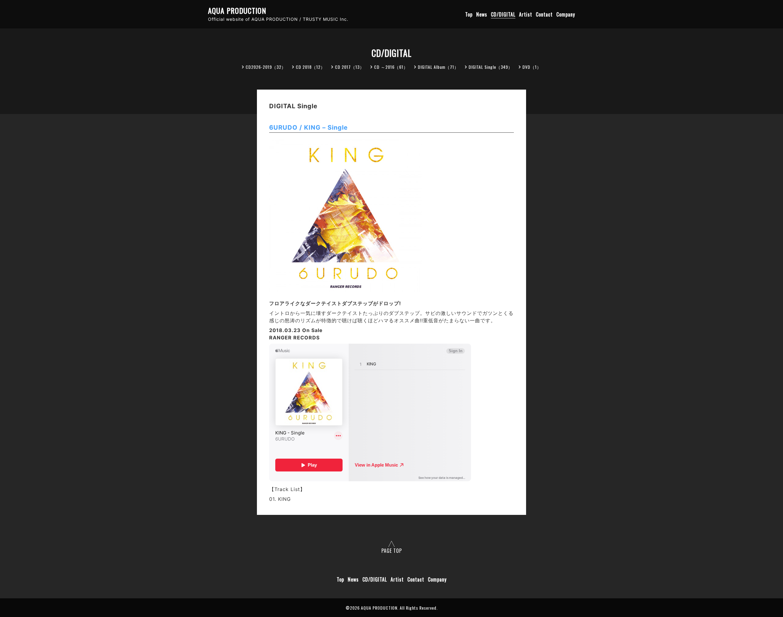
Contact (544, 14)
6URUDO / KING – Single (308, 127)
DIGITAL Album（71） (438, 67)
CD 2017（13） (349, 67)
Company (565, 14)
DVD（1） (531, 67)
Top (469, 14)
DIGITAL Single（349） (491, 67)
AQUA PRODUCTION (237, 10)
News (481, 14)
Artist (525, 14)
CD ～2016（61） (391, 67)
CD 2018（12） (310, 67)
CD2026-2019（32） (266, 67)
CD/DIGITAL (503, 14)
